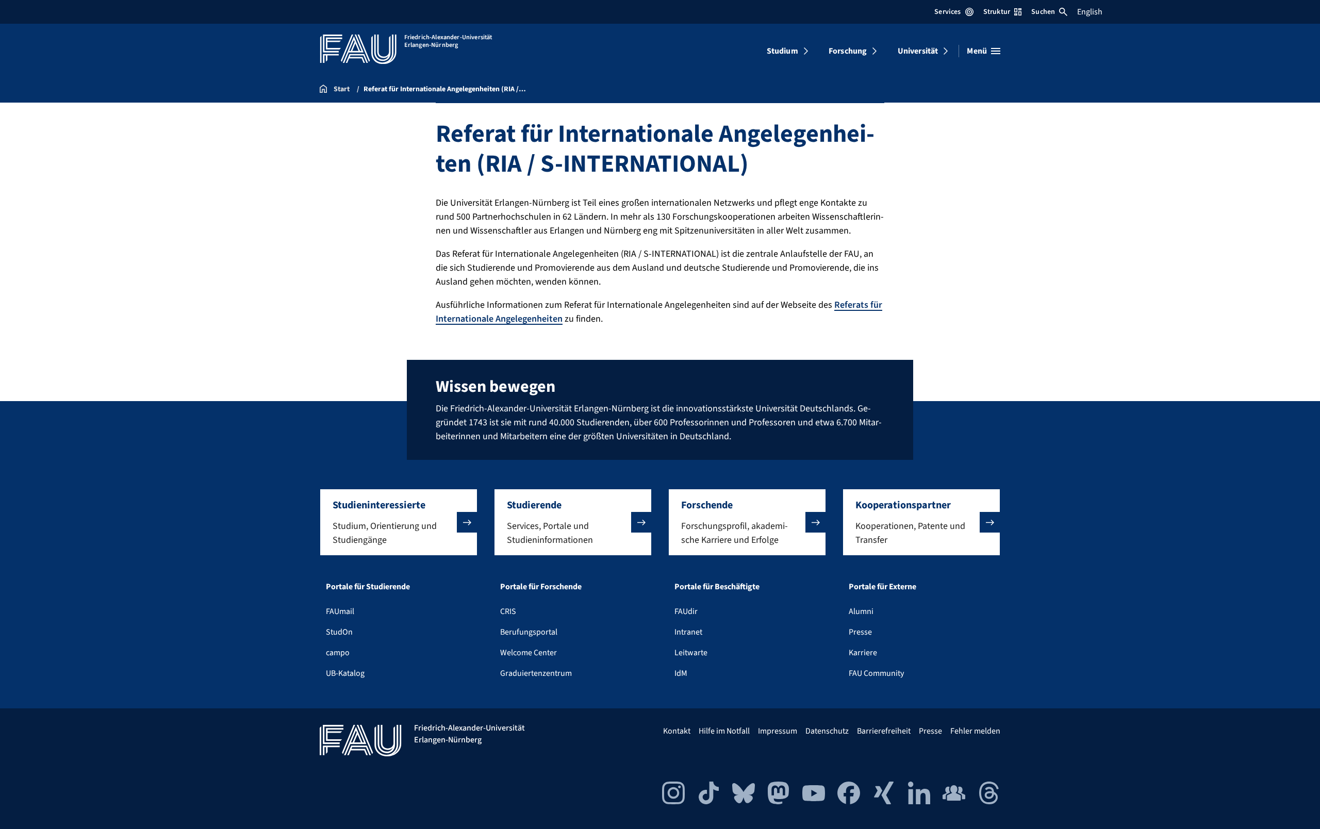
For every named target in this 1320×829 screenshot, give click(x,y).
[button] (398, 522)
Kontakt (676, 731)
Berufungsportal (528, 632)
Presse (860, 632)
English (1089, 12)
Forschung (848, 51)
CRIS (508, 611)
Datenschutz (827, 731)
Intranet (688, 632)
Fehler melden (975, 731)
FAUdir (686, 611)
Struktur (996, 12)
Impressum (777, 731)
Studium (782, 51)
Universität (918, 51)
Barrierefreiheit (884, 731)
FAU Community (876, 673)
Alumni (861, 611)
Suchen (1043, 12)
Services (947, 12)
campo (338, 652)
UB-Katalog (345, 673)
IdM (680, 673)
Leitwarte (690, 652)
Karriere (863, 652)
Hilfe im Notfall (724, 731)
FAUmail (340, 611)
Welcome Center (528, 652)
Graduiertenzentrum (536, 673)
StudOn (339, 632)
